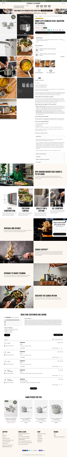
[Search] (4, 3)
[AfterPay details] (51, 30)
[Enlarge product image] (8, 24)
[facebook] (2, 1)
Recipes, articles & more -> (23, 444)
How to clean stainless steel (24, 436)
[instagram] (4, 1)
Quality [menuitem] (6, 329)
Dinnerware (39, 440)
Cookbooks (39, 435)
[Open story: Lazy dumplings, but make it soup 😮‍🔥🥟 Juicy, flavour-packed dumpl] (52, 63)
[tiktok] (6, 1)
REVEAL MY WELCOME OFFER (59, 234)
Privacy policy (5, 443)
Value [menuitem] (10, 331)
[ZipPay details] (62, 30)
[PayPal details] (57, 30)
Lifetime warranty (38, 129)
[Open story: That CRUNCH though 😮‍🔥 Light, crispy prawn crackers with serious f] (42, 63)
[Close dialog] (66, 221)
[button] (50, 25)
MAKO (55, 433)
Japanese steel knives (41, 433)
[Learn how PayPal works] (54, 30)
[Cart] (64, 3)
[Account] (62, 3)
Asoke (55, 435)
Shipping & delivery (6, 438)
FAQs (3, 433)
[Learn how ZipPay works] (60, 30)
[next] (46, 1)
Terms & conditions (6, 441)
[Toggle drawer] (2, 3)
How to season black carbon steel (25, 442)
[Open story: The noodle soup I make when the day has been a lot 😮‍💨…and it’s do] (47, 63)
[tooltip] (31, 318)
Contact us (4, 435)
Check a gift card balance (7, 445)
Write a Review (59, 335)
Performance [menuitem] (11, 329)
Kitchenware (39, 438)
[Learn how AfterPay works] (49, 30)
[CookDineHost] (33, 3)
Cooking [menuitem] (6, 331)
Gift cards (39, 441)
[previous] (20, 1)
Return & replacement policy (8, 440)
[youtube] (5, 1)
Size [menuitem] (16, 329)
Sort (53, 339)
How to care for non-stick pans (24, 441)
